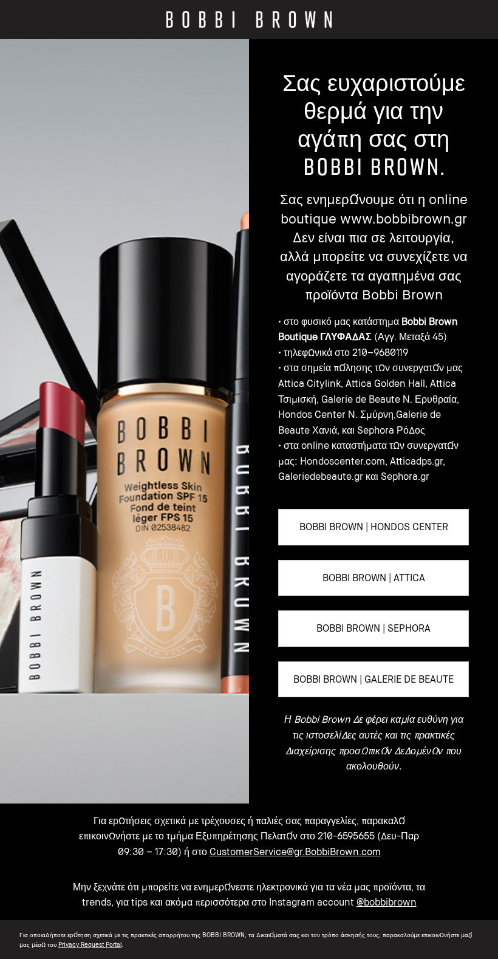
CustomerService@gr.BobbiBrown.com (295, 851)
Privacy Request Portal (89, 944)
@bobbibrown (386, 902)
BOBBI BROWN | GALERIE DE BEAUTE (373, 679)
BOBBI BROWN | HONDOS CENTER (373, 526)
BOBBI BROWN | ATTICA (373, 578)
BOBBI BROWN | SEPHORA (373, 628)
